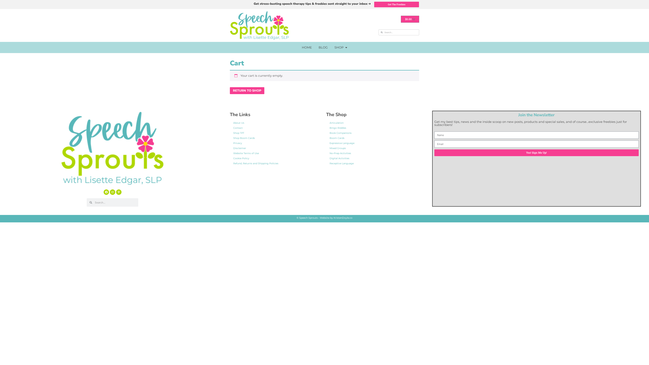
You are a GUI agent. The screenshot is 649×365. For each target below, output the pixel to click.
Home (307, 47)
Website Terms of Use (246, 153)
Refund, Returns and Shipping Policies (255, 163)
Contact (238, 127)
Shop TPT (238, 133)
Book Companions (341, 133)
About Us (238, 122)
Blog (323, 47)
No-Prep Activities (340, 153)
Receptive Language (342, 163)
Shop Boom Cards (244, 138)
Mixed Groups (338, 148)
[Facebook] (106, 192)
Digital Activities (339, 158)
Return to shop (247, 90)
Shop (339, 47)
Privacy (237, 143)
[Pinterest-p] (119, 192)
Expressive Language (342, 143)
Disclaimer (239, 148)
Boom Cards (337, 138)
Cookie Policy (241, 158)
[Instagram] (112, 192)
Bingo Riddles (338, 127)
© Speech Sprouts (307, 217)
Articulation (337, 122)
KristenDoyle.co (343, 217)
